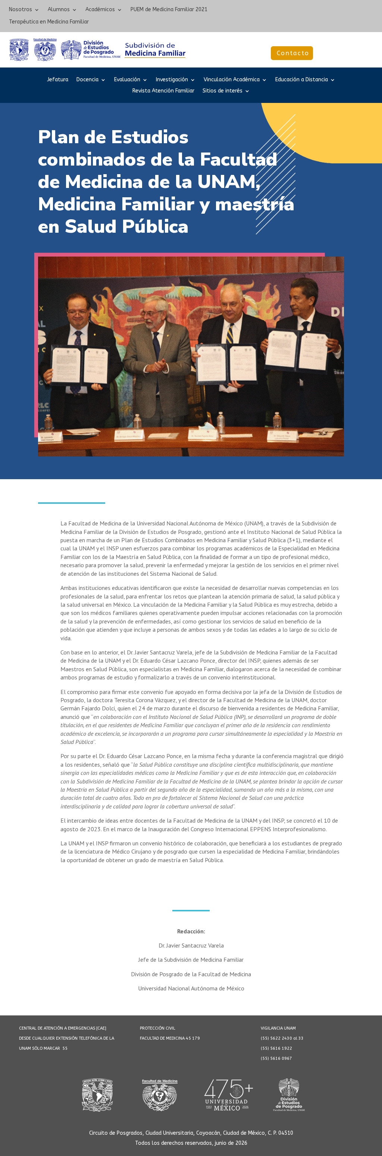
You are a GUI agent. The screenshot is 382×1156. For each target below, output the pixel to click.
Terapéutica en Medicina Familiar (49, 22)
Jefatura (57, 80)
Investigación (172, 80)
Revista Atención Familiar (163, 91)
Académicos (100, 10)
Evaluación (127, 80)
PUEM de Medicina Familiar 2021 (169, 10)
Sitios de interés (222, 91)
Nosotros (20, 10)
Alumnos (59, 10)
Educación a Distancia (301, 80)
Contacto (293, 53)
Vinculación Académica (232, 80)
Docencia (87, 80)
